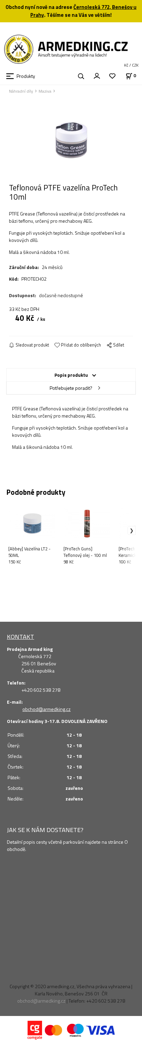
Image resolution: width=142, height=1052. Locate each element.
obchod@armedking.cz (46, 709)
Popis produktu (71, 374)
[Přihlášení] (96, 75)
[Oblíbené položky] (112, 76)
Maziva (45, 91)
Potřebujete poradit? (71, 387)
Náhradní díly (21, 91)
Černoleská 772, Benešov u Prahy (83, 11)
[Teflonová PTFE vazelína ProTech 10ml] (71, 140)
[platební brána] (35, 1029)
